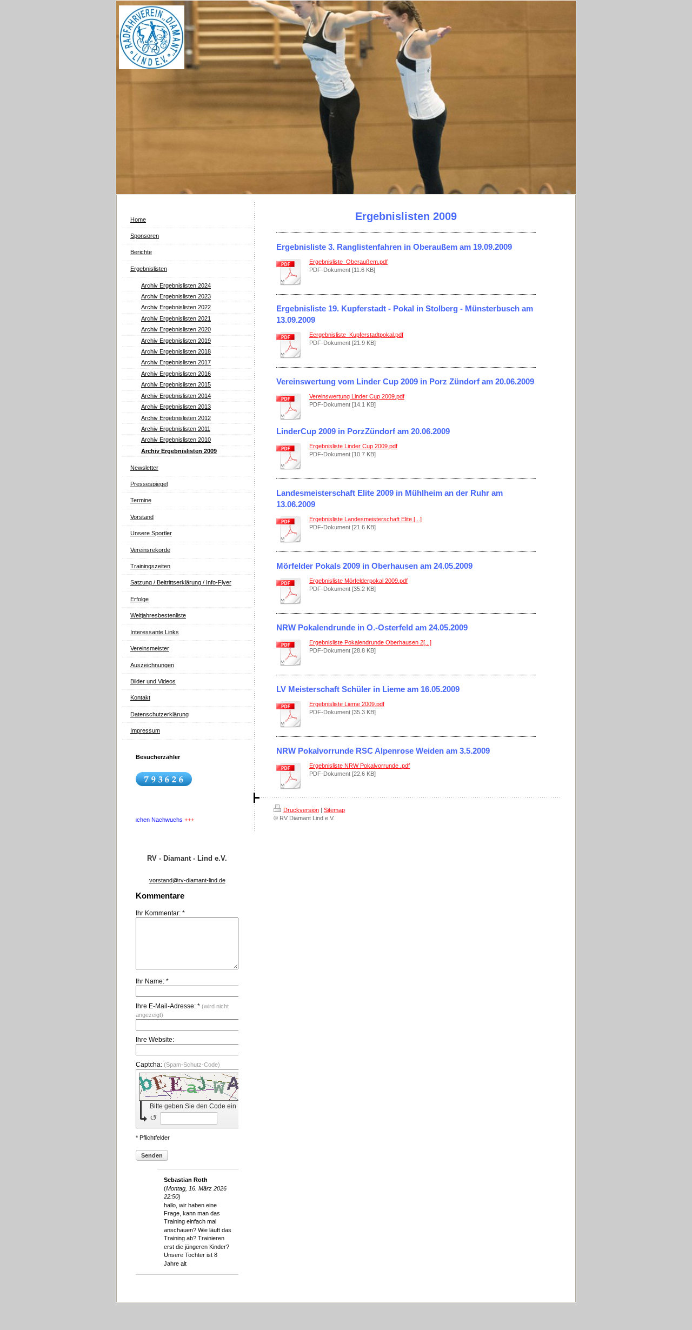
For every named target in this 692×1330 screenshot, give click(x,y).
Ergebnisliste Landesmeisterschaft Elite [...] (365, 519)
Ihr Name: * (152, 981)
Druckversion (301, 810)
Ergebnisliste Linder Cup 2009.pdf (353, 446)
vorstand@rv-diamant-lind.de (187, 880)
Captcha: (178, 1064)
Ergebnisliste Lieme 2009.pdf (346, 704)
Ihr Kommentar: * (160, 913)
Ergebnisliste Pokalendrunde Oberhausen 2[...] (370, 642)
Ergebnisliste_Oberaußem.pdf (348, 261)
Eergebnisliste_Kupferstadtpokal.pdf (356, 334)
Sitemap (334, 810)
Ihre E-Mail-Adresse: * (182, 1010)
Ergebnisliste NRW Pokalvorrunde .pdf (359, 765)
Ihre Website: (155, 1039)
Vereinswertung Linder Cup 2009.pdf (356, 396)
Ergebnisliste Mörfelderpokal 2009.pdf (358, 580)
